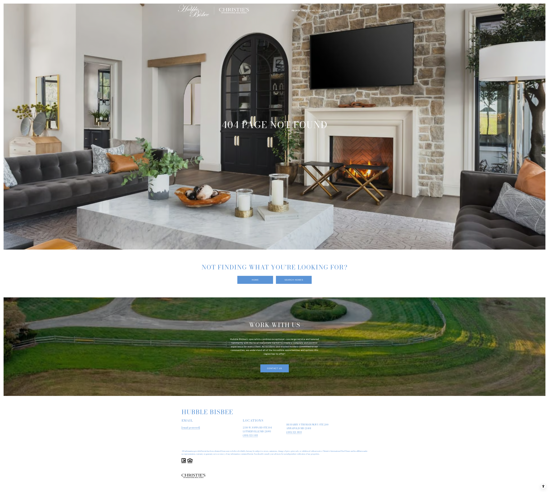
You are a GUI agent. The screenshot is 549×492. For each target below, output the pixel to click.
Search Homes (294, 280)
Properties (298, 10)
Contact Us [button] (274, 368)
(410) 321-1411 (250, 435)
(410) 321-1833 (294, 432)
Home (255, 280)
